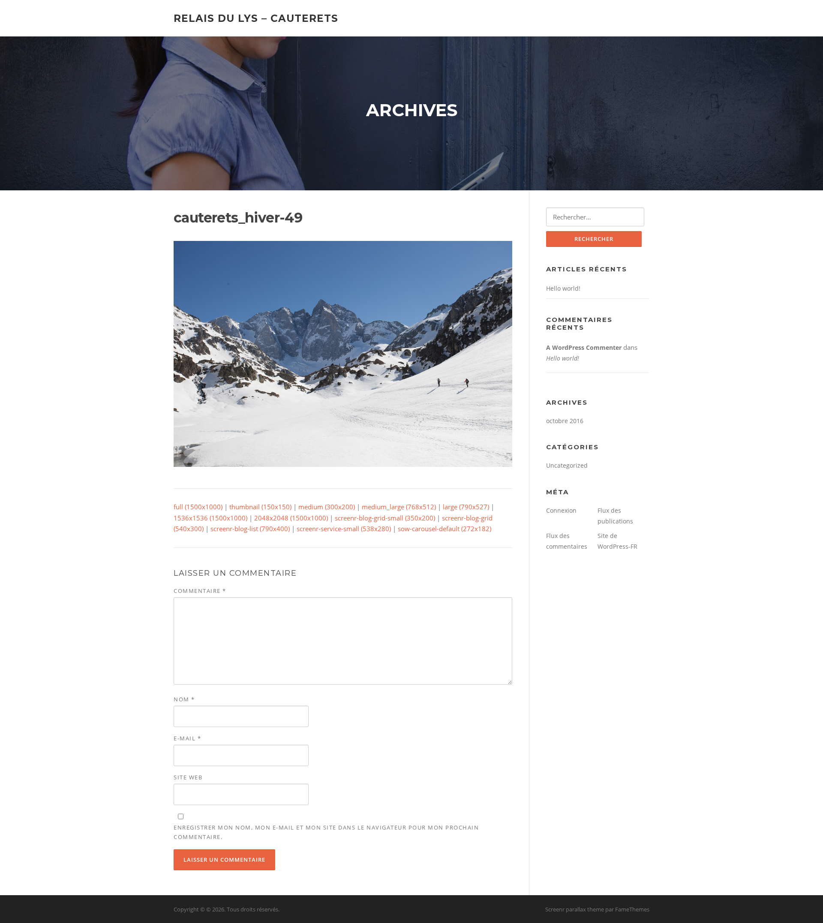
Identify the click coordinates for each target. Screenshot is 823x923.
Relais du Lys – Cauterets (256, 18)
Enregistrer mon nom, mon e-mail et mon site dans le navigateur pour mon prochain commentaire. (326, 832)
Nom (184, 699)
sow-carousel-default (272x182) (444, 528)
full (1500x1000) (198, 506)
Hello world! (563, 288)
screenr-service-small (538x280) (344, 528)
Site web (188, 777)
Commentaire (200, 591)
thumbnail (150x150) (260, 506)
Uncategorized (567, 465)
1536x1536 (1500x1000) (210, 518)
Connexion (561, 510)
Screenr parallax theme (574, 909)
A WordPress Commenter (584, 347)
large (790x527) (466, 506)
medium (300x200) (326, 506)
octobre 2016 (564, 421)
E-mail (187, 738)
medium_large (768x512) (399, 506)
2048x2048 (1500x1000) (291, 518)
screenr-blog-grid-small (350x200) (385, 518)
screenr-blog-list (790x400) (250, 528)
